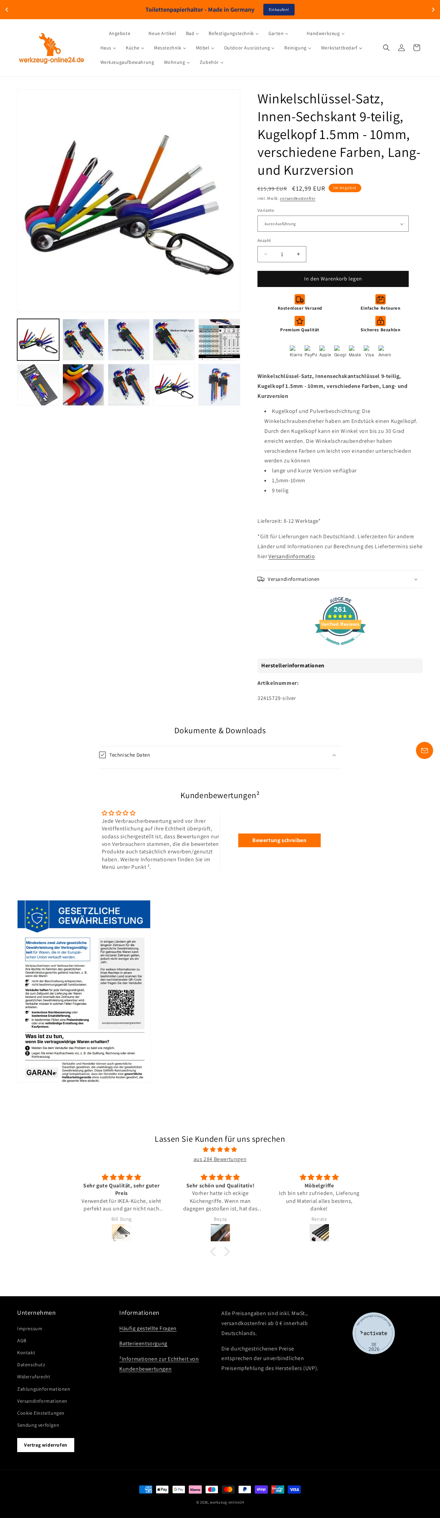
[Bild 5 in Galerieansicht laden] (219, 340)
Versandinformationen (42, 1401)
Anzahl (264, 240)
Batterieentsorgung (143, 1343)
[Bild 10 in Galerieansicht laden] (219, 385)
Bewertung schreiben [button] (279, 840)
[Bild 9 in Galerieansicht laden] (174, 385)
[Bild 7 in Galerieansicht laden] (83, 385)
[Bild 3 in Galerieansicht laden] (129, 340)
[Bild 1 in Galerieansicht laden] (38, 340)
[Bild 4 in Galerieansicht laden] (174, 340)
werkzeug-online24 (227, 1502)
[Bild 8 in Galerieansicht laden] (129, 385)
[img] (220, 1150)
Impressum (29, 1328)
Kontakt (26, 1352)
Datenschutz (31, 1364)
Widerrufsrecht (33, 1376)
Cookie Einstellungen (41, 1413)
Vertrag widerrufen (45, 1445)
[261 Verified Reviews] (340, 648)
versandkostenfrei (297, 198)
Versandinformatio (291, 556)
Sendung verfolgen (38, 1425)
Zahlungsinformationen (43, 1389)
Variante (265, 210)
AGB (21, 1340)
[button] (386, 47)
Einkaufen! (279, 9)
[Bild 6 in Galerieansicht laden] (38, 385)
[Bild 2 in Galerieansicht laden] (83, 340)
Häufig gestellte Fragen (148, 1328)
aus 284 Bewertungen (220, 1159)
